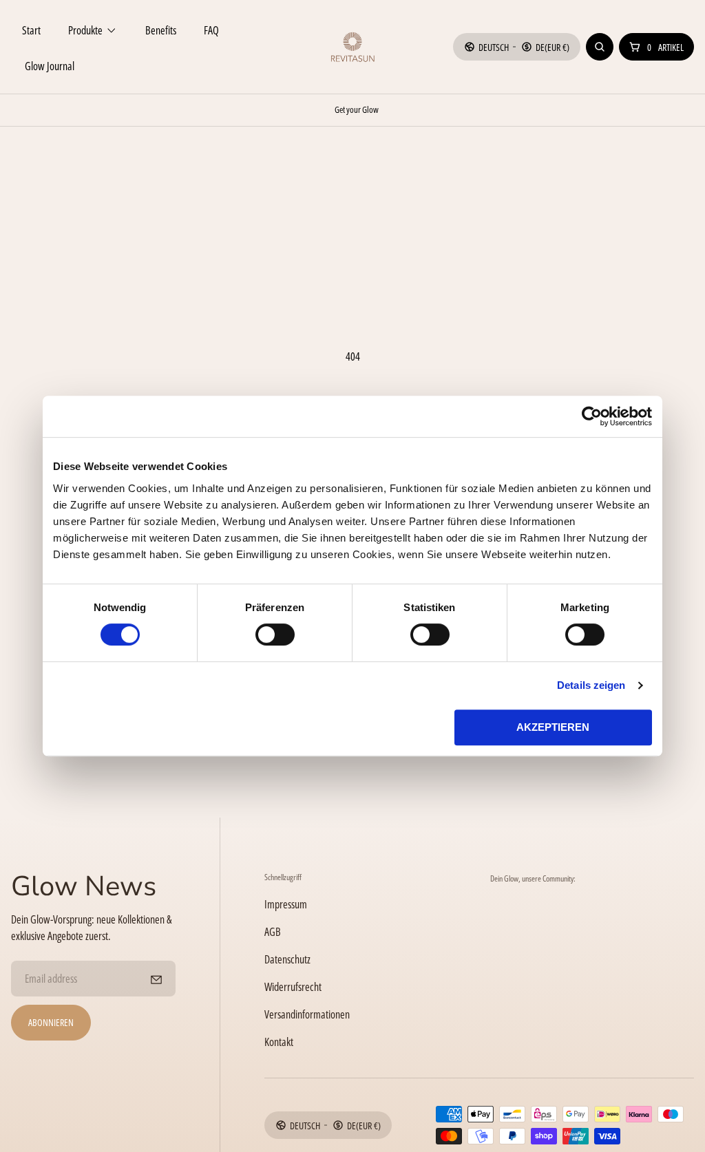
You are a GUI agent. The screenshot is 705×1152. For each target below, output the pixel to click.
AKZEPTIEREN (552, 727)
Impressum (285, 904)
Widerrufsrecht (293, 986)
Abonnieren (51, 1022)
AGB (272, 931)
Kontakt (278, 1041)
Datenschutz (287, 959)
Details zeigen (591, 685)
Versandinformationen (307, 1014)
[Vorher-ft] (156, 978)
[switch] (275, 634)
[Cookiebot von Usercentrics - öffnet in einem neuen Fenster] (592, 416)
